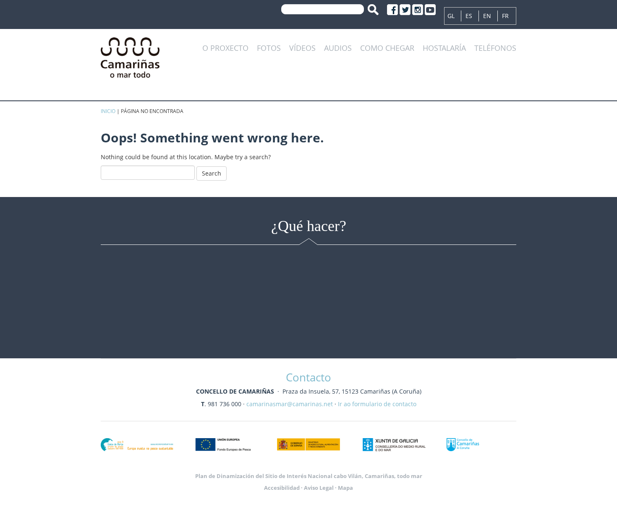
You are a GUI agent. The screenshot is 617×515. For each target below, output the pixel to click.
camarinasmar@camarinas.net (289, 404)
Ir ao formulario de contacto (377, 404)
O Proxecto (225, 48)
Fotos (269, 48)
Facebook (392, 9)
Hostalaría (444, 48)
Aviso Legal (319, 487)
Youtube (430, 9)
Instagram (417, 9)
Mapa (345, 487)
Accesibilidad (282, 487)
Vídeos (302, 48)
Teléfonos (495, 48)
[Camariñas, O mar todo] (130, 56)
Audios (338, 48)
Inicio (108, 111)
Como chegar (387, 48)
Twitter (405, 9)
